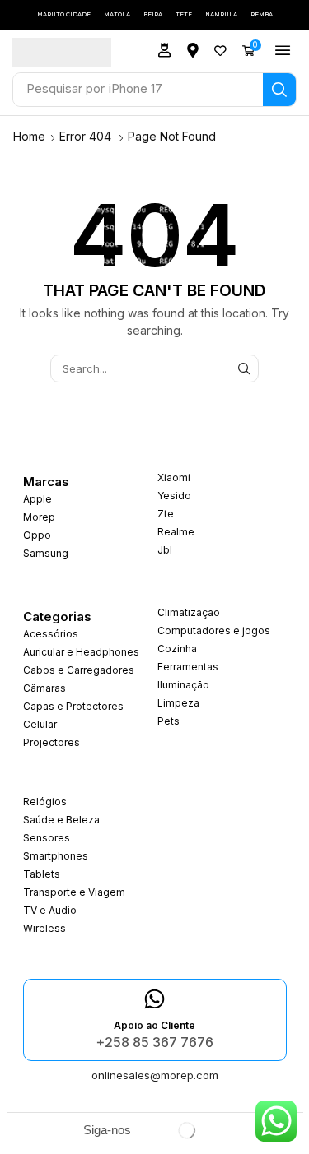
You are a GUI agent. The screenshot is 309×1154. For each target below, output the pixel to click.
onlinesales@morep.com (154, 1075)
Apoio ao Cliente (154, 1025)
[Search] (279, 89)
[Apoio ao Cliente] (154, 999)
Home (29, 136)
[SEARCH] (244, 368)
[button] (164, 50)
